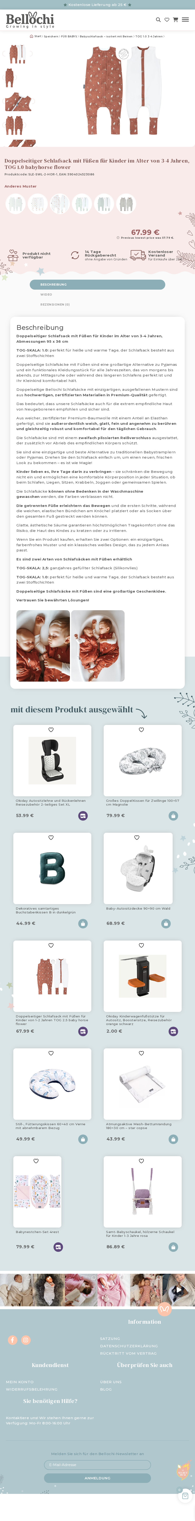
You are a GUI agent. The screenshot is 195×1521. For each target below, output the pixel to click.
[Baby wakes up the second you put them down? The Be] (81, 1290)
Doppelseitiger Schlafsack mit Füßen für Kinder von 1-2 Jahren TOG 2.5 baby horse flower (52, 1019)
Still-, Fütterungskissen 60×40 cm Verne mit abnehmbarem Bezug (51, 1126)
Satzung (110, 1338)
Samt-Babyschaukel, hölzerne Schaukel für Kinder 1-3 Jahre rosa (140, 1234)
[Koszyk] (175, 19)
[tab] (97, 285)
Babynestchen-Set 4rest (37, 1232)
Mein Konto (20, 1382)
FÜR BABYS (69, 36)
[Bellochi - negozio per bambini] (34, 20)
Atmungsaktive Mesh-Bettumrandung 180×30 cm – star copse (138, 1126)
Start (37, 36)
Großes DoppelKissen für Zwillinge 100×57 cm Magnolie (142, 802)
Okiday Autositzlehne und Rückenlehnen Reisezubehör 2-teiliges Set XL (51, 802)
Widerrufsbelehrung (32, 1389)
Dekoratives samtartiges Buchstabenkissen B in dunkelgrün (46, 910)
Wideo (46, 294)
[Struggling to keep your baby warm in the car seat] (178, 1290)
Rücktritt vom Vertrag (128, 1353)
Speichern (51, 36)
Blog (106, 1389)
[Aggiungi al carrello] (173, 816)
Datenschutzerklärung (129, 1346)
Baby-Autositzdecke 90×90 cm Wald (138, 908)
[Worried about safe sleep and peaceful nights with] (146, 1290)
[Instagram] (26, 1340)
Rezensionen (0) (55, 304)
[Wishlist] (167, 19)
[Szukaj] (158, 19)
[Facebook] (12, 1340)
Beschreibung (53, 284)
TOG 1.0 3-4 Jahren (149, 36)
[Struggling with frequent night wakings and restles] (16, 1290)
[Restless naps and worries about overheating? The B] (114, 1290)
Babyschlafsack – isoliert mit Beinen (106, 36)
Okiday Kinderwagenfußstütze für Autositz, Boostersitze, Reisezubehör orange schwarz (139, 1019)
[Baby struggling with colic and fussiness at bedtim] (49, 1290)
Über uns (111, 1382)
